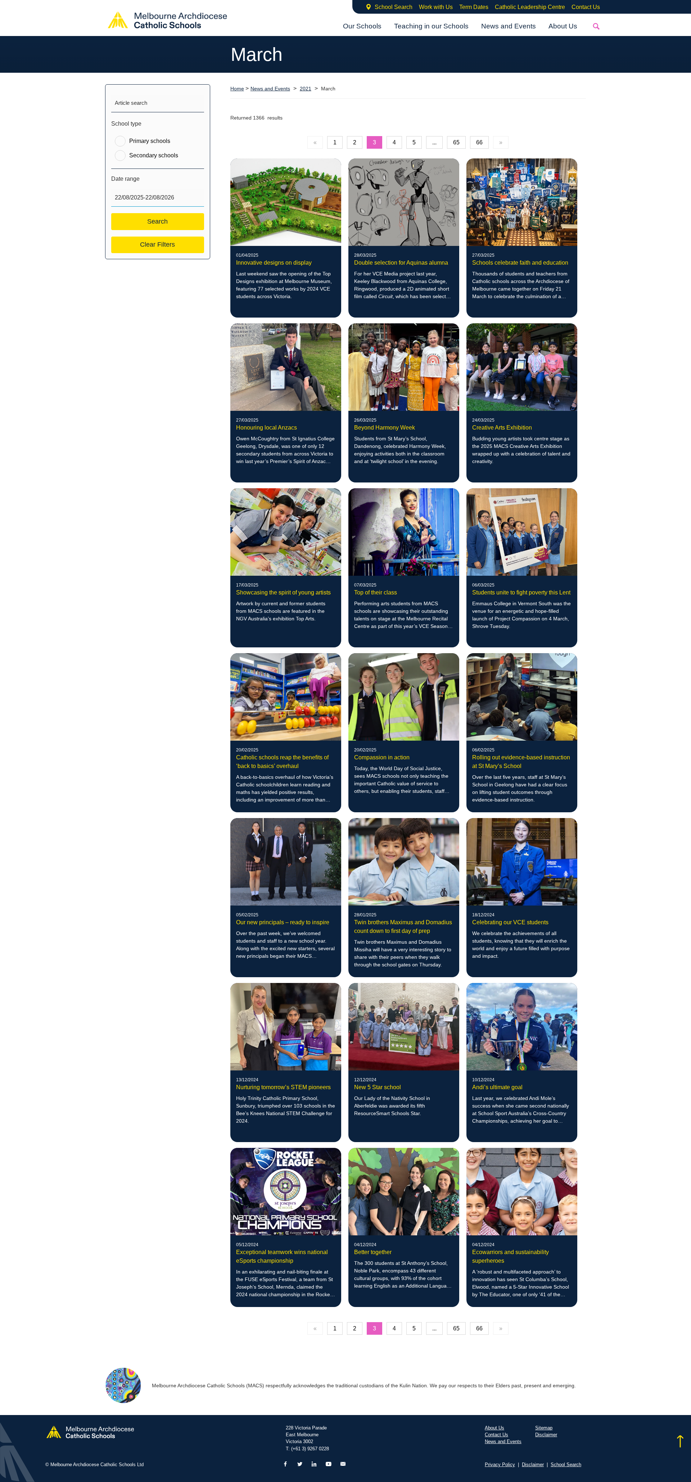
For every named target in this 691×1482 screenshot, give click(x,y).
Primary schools (149, 141)
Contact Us (586, 7)
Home (237, 88)
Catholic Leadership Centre (530, 7)
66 (479, 142)
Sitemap (543, 1428)
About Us (562, 26)
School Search (393, 7)
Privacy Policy (500, 1464)
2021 (305, 88)
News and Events (508, 26)
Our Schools (362, 26)
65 (456, 142)
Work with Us (436, 7)
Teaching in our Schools (431, 26)
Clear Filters (157, 244)
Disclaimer (546, 1434)
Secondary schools (153, 155)
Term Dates (473, 7)
